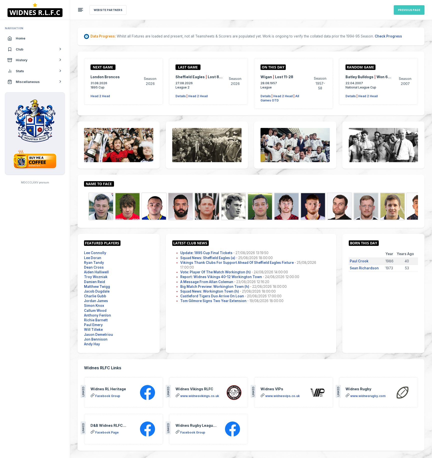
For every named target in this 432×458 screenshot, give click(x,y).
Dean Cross (94, 267)
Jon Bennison (96, 339)
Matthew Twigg (97, 287)
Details (181, 96)
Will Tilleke (93, 330)
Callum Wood (95, 311)
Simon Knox (94, 306)
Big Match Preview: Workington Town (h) (214, 287)
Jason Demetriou (98, 335)
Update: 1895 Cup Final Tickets (206, 253)
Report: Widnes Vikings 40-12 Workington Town (221, 277)
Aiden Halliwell (96, 272)
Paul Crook (359, 261)
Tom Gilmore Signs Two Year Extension (213, 301)
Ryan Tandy (94, 263)
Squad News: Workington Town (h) (209, 291)
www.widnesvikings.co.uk (199, 396)
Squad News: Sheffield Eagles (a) (207, 258)
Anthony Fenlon (97, 315)
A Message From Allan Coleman (206, 282)
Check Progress (388, 36)
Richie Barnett (96, 320)
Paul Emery (93, 325)
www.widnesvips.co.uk (282, 396)
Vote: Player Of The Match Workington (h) (215, 272)
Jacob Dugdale (97, 291)
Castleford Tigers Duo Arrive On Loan (212, 296)
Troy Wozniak (96, 277)
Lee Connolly (95, 253)
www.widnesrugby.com (368, 396)
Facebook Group (107, 396)
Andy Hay (92, 344)
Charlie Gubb (95, 296)
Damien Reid (94, 282)
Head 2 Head (100, 96)
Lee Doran (92, 258)
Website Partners (108, 9)
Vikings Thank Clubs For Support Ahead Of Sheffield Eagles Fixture (237, 263)
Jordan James (96, 301)
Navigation (14, 28)
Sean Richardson (364, 268)
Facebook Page (107, 432)
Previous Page (409, 9)
